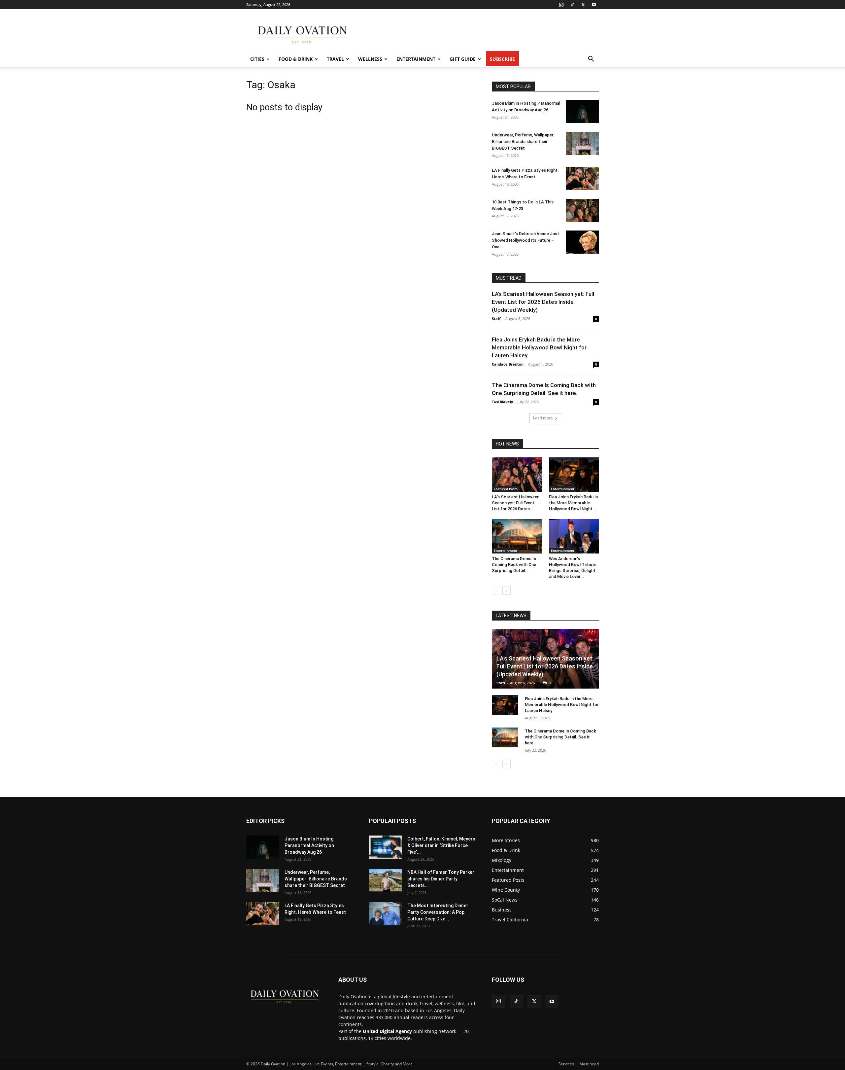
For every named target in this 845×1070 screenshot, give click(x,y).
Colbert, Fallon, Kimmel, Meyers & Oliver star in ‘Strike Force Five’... (441, 845)
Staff (496, 318)
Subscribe (502, 59)
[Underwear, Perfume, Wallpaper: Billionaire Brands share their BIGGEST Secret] (582, 143)
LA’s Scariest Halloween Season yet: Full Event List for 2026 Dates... (515, 502)
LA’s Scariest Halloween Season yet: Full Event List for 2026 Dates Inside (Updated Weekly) (543, 302)
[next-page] (506, 591)
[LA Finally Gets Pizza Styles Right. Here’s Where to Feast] (582, 178)
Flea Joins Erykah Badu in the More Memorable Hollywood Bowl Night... (573, 502)
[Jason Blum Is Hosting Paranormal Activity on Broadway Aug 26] (582, 111)
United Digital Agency (387, 1031)
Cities (257, 59)
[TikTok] (572, 4)
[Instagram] (561, 4)
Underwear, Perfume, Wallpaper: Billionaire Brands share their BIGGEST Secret (523, 141)
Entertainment (415, 59)
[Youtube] (594, 4)
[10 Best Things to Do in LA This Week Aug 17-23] (582, 210)
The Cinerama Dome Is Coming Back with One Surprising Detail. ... (514, 564)
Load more (543, 418)
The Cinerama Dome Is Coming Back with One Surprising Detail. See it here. (560, 737)
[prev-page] (496, 591)
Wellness (370, 59)
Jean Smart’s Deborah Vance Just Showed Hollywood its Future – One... (525, 240)
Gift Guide (463, 59)
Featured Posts (506, 488)
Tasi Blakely (502, 401)
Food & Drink (296, 59)
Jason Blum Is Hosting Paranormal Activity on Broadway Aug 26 (309, 845)
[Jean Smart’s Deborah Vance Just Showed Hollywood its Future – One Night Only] (582, 242)
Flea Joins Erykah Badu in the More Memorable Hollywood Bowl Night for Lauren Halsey (539, 347)
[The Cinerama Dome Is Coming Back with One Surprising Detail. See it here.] (517, 536)
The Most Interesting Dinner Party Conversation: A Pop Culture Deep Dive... (437, 912)
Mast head (589, 1064)
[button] (591, 59)
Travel (335, 59)
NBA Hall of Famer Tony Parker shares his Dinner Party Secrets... (440, 879)
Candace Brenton (508, 364)
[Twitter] (583, 4)
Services (566, 1064)
